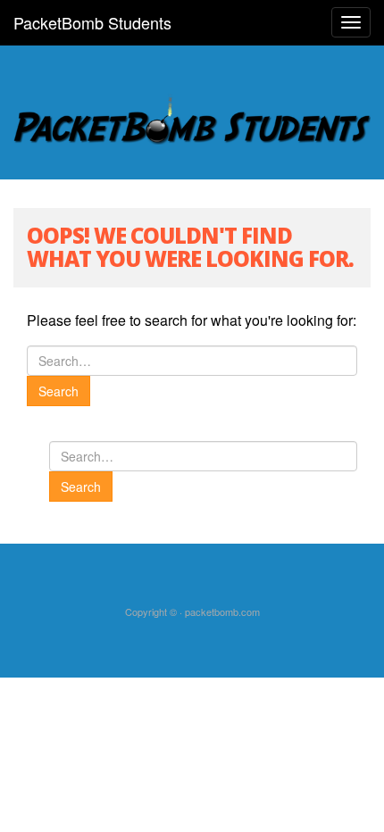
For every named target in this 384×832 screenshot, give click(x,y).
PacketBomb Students (92, 22)
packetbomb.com (222, 611)
